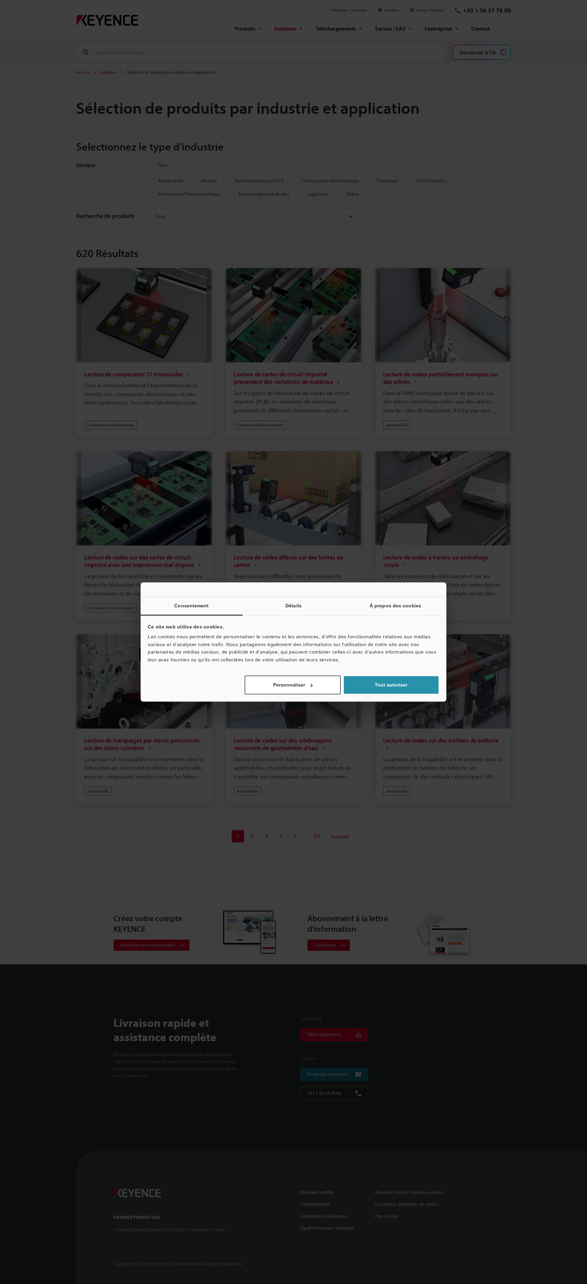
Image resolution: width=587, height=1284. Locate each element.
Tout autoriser (391, 685)
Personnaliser (289, 685)
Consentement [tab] (191, 605)
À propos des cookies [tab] (395, 605)
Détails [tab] (293, 605)
